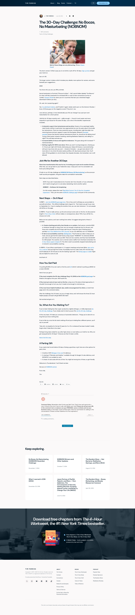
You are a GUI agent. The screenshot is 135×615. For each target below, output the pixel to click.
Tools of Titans (78, 581)
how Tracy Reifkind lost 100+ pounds (58, 231)
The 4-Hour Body (79, 575)
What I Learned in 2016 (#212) (37, 480)
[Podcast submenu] (72, 3)
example (85, 132)
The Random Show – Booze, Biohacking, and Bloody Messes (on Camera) (96, 481)
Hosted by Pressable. (47, 577)
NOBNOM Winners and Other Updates (65, 460)
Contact (59, 575)
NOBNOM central (51, 367)
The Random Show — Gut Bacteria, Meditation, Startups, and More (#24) (95, 461)
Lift (71, 267)
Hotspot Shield (49, 97)
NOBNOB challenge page (70, 192)
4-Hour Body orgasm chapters (51, 242)
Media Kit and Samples (62, 583)
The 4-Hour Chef (50, 214)
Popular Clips (96, 572)
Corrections (60, 578)
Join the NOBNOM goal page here (56, 202)
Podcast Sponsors (98, 575)
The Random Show (98, 578)
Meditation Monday (98, 581)
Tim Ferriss (59, 572)
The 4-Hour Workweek (81, 572)
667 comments (45, 32)
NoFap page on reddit (85, 251)
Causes (58, 581)
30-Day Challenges (48, 34)
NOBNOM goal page (87, 276)
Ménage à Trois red (57, 353)
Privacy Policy (60, 586)
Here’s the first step (45, 337)
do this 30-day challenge (83, 311)
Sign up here (86, 71)
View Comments (67, 425)
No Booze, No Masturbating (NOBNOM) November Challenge (39, 461)
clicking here (67, 234)
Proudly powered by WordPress (33, 577)
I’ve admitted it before (48, 107)
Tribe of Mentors (79, 583)
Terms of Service (61, 589)
